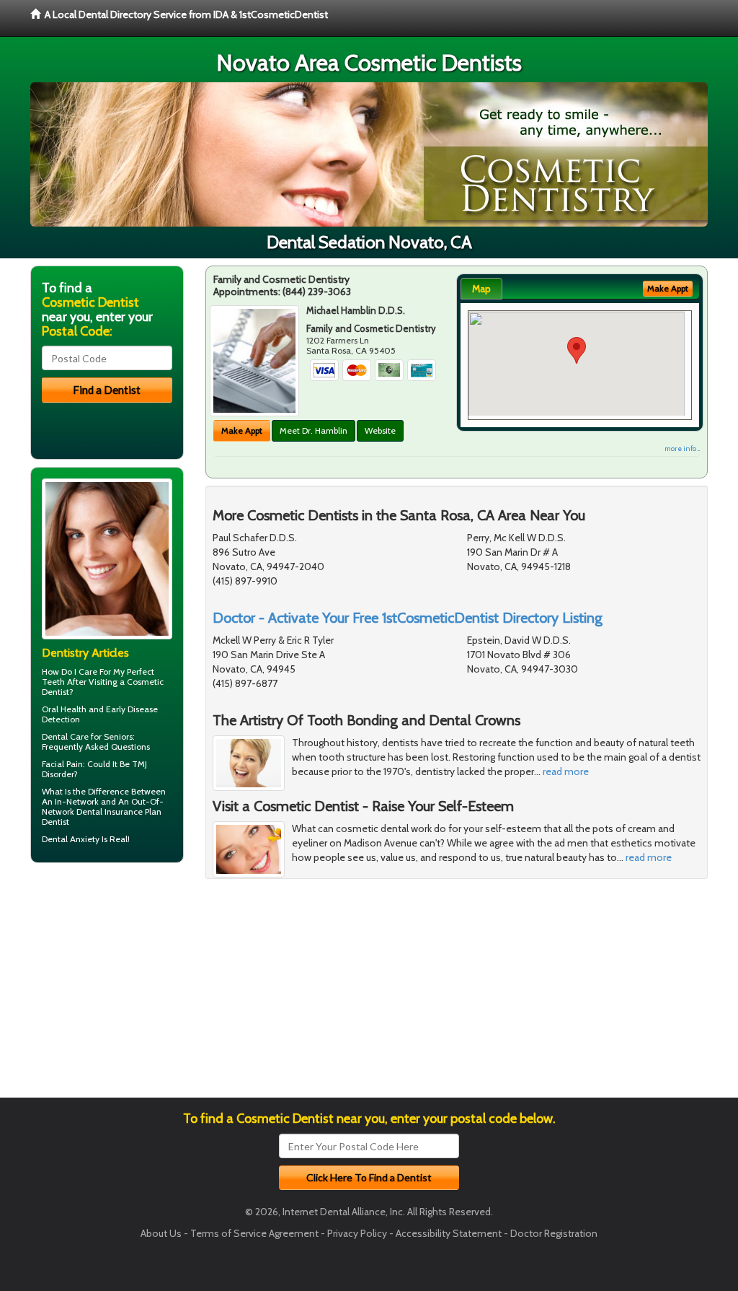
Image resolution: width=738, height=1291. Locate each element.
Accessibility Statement (449, 1233)
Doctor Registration (553, 1233)
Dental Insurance (109, 811)
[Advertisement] (104, 986)
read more (566, 771)
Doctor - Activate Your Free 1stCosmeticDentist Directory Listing (408, 617)
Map (481, 288)
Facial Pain (62, 763)
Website (380, 430)
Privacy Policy (357, 1233)
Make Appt (241, 430)
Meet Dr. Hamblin (313, 430)
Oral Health (64, 709)
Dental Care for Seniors (87, 736)
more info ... (682, 448)
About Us (161, 1233)
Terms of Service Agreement (254, 1233)
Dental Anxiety (70, 838)
